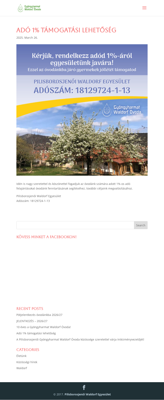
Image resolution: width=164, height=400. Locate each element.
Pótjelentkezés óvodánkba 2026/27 (39, 315)
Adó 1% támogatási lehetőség (36, 333)
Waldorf (21, 368)
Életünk (21, 356)
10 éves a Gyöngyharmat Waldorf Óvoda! (43, 327)
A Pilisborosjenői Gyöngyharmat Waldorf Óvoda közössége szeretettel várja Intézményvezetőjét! (80, 339)
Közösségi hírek (26, 362)
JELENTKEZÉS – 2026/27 (31, 321)
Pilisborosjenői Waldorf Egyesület (88, 394)
